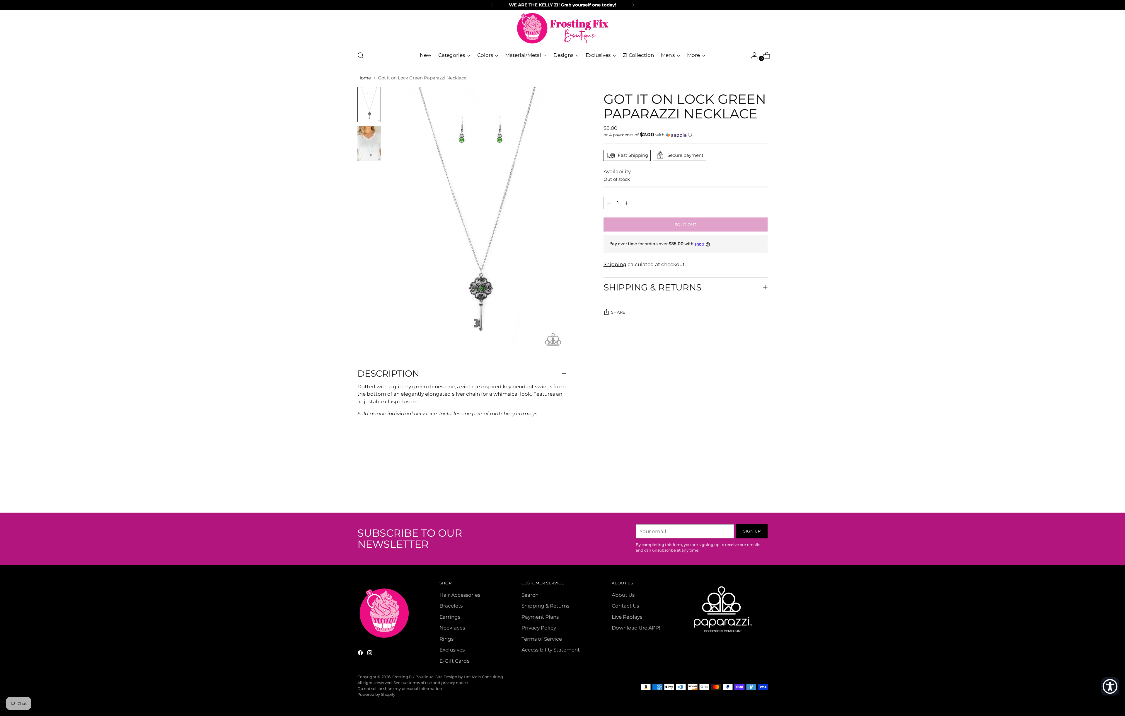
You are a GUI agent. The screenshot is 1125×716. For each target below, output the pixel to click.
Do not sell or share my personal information (399, 688)
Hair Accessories (459, 595)
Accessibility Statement (550, 650)
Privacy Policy (538, 628)
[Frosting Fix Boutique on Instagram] (370, 654)
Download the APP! (636, 628)
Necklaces (452, 628)
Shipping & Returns (545, 606)
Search (529, 595)
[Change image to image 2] (369, 143)
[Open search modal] (361, 55)
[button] (686, 135)
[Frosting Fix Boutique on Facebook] (360, 654)
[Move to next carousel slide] (763, 492)
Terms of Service (541, 639)
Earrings (449, 617)
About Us (623, 595)
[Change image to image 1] (369, 104)
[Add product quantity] (609, 203)
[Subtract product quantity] (626, 203)
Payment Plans (540, 617)
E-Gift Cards (454, 661)
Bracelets (451, 606)
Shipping (615, 264)
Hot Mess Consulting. (484, 676)
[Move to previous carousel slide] (749, 493)
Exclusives (452, 650)
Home (364, 78)
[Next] (633, 5)
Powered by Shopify (376, 694)
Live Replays (627, 617)
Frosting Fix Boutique (413, 676)
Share (618, 312)
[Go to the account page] (752, 55)
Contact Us (625, 606)
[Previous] (492, 5)
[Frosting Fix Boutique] (562, 28)
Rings (446, 639)
